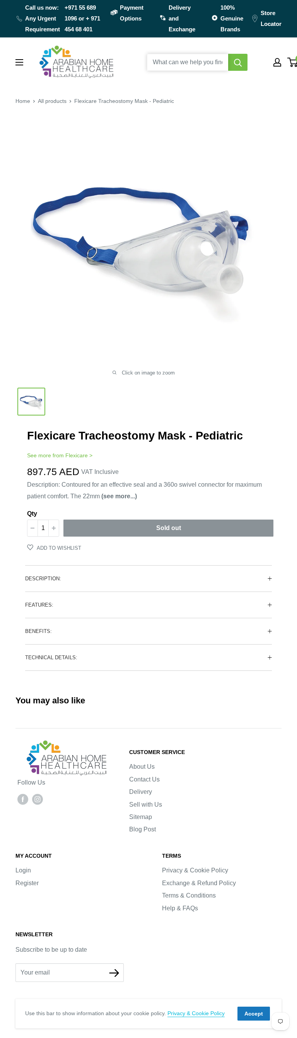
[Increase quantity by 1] (54, 528)
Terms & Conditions (189, 895)
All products (52, 101)
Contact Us (144, 779)
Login (23, 870)
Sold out (168, 528)
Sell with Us (145, 804)
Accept (253, 1014)
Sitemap (140, 817)
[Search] (238, 62)
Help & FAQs (180, 908)
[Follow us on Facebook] (22, 799)
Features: (39, 605)
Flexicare (76, 455)
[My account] (277, 62)
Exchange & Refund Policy (199, 883)
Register (27, 883)
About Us (142, 766)
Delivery (140, 791)
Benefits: (38, 631)
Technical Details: (51, 657)
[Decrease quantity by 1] (32, 528)
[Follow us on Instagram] (37, 799)
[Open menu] (19, 62)
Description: (43, 578)
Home (22, 101)
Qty (32, 513)
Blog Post (142, 829)
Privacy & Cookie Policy (195, 870)
